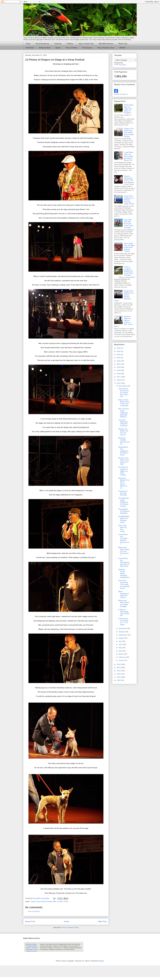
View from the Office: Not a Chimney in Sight (123, 461)
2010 (119, 677)
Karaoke (49, 901)
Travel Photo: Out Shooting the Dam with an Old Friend (123, 562)
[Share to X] (63, 898)
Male (54, 901)
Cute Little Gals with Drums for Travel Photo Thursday (128, 223)
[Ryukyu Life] (116, 92)
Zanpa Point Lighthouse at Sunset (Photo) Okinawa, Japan (124, 296)
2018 (119, 374)
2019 (119, 370)
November (123, 628)
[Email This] (58, 898)
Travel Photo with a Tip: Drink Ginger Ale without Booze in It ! (128, 156)
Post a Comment (34, 911)
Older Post (102, 922)
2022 (119, 361)
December (123, 386)
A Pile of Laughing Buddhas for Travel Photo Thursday (128, 271)
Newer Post (30, 922)
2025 (119, 351)
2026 (119, 348)
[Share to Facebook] (65, 898)
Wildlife (122, 48)
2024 (119, 354)
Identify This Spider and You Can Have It (123, 432)
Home (28, 44)
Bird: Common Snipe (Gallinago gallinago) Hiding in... (123, 412)
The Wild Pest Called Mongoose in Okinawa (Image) (123, 502)
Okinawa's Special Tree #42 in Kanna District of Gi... (123, 483)
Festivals (58, 44)
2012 (119, 671)
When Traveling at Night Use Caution (123, 594)
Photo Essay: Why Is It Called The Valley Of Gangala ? (129, 109)
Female (42, 901)
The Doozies (87, 48)
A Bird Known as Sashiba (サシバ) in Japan (123, 621)
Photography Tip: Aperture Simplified (124, 511)
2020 (119, 367)
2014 (119, 664)
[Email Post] (54, 898)
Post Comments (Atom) (71, 927)
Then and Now (71, 48)
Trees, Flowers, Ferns (105, 48)
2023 (119, 358)
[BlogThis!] (60, 898)
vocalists (60, 901)
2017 (119, 377)
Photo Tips (123, 44)
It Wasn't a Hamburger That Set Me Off (123, 612)
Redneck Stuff (44, 48)
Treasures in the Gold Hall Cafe (123, 493)
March (121, 654)
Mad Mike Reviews (106, 44)
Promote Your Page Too (121, 94)
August (121, 638)
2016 (119, 380)
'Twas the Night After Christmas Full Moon (123, 423)
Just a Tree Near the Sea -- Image (122, 528)
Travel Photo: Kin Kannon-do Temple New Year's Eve (123, 392)
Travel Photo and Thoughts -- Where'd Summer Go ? (123, 539)
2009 (119, 680)
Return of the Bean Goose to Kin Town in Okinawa (123, 403)
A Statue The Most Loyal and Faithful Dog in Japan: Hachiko (129, 132)
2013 (119, 667)
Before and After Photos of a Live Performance (123, 551)
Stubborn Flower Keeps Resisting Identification (123, 573)
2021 (119, 364)
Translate (122, 65)
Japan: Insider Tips (86, 44)
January (122, 660)
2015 (119, 383)
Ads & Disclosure (42, 44)
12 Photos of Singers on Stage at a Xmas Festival (123, 471)
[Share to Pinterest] (67, 898)
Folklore (70, 44)
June (121, 644)
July (120, 641)
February (122, 657)
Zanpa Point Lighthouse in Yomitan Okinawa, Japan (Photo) (129, 200)
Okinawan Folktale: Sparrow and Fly (124, 441)
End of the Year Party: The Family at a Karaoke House (124, 584)
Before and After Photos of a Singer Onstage (123, 603)
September (123, 635)
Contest (33, 901)
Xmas (66, 901)
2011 (119, 674)
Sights (58, 48)
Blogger (101, 961)
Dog (38, 901)
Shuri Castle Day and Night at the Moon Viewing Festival (129, 247)
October (122, 632)
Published (30, 48)
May (120, 647)
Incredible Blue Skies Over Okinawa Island (123, 519)
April (121, 651)
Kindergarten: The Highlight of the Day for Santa (123, 451)
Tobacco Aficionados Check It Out (128, 178)
